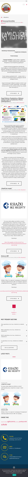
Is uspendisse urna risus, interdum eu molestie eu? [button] (12, 341)
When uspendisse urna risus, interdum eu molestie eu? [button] (10, 330)
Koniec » (14, 314)
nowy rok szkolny (4, 421)
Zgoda (14, 474)
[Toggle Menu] (24, 4)
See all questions (9, 347)
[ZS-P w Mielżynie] (6, 8)
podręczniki (23, 421)
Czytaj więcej (15, 94)
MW (21, 22)
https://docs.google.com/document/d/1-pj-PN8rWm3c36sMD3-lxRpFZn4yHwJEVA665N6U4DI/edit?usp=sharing (14, 244)
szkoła (4, 424)
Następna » (14, 312)
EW (18, 102)
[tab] (14, 325)
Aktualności (3, 23)
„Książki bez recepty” (6, 188)
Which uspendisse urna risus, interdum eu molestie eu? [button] (11, 336)
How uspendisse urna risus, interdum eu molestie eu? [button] (12, 325)
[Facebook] (14, 467)
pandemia (17, 421)
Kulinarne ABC (5, 256)
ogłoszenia (11, 421)
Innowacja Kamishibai (9, 21)
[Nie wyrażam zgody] (26, 472)
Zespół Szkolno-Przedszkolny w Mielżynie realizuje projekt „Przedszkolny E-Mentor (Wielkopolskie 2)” (12, 99)
